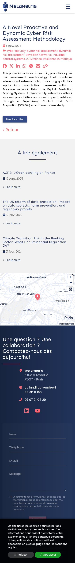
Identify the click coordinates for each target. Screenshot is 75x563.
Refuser (22, 555)
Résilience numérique (57, 59)
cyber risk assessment (42, 51)
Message (15, 474)
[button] (37, 296)
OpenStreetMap (66, 323)
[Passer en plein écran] (70, 289)
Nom (12, 434)
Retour (12, 129)
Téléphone (16, 447)
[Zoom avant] (70, 277)
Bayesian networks (39, 55)
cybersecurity (16, 51)
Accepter (49, 555)
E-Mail (13, 461)
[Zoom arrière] (70, 282)
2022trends (34, 59)
